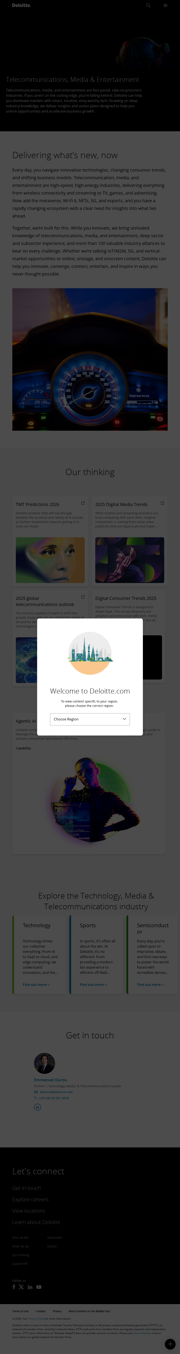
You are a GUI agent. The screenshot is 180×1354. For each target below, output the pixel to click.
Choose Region (66, 719)
